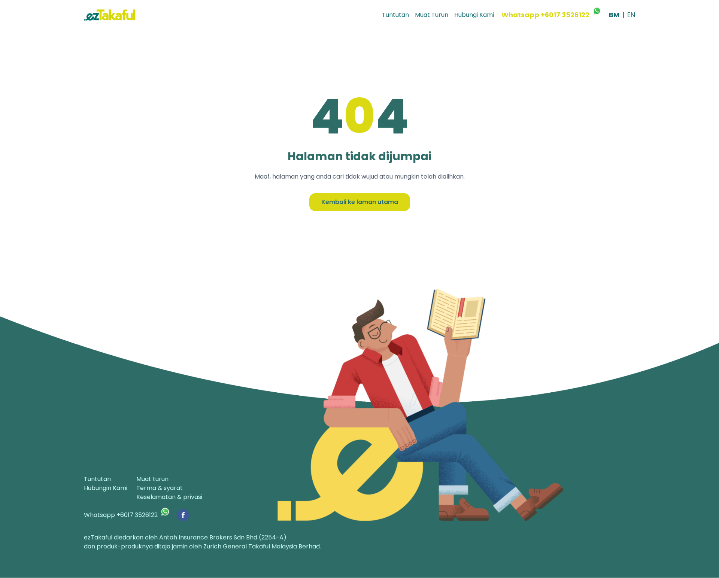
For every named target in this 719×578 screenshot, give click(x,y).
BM (614, 14)
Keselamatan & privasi (169, 497)
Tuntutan (395, 14)
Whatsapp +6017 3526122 (545, 14)
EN (631, 14)
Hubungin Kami (105, 488)
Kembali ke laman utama (359, 202)
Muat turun (152, 479)
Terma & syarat (159, 488)
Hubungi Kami (474, 14)
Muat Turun (431, 14)
